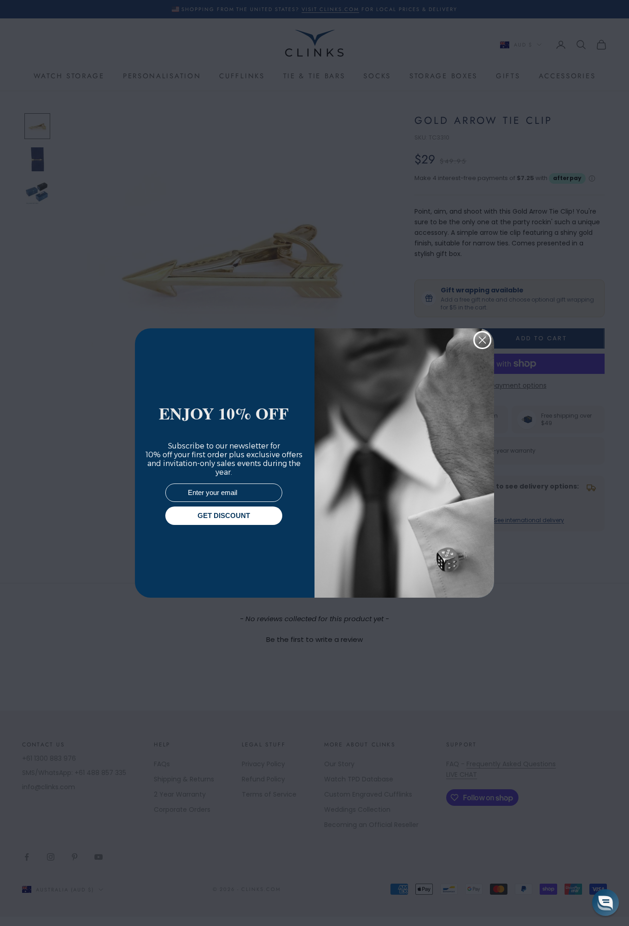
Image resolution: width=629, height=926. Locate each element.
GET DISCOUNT (224, 516)
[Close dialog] (482, 340)
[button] (605, 902)
